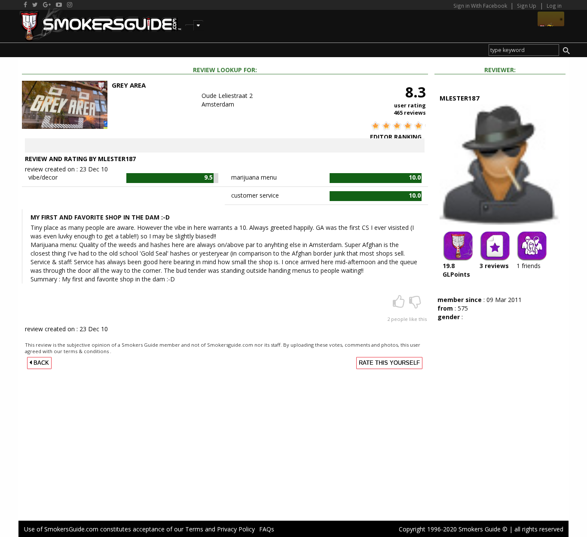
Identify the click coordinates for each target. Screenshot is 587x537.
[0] (415, 304)
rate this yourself (389, 363)
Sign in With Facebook (480, 5)
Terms (194, 529)
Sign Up (526, 5)
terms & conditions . (87, 351)
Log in (554, 5)
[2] (399, 304)
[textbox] (524, 50)
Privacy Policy (236, 529)
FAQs (266, 529)
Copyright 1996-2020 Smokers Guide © (453, 529)
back (40, 363)
